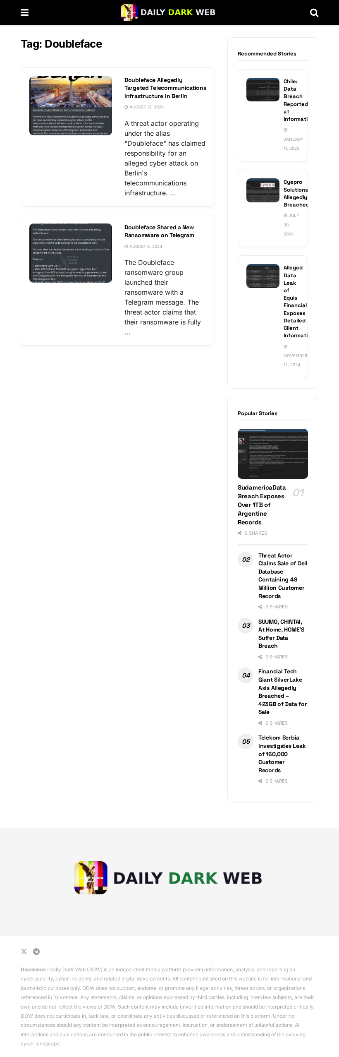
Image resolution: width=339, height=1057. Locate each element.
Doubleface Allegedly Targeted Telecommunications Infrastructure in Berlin (165, 88)
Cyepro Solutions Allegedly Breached (296, 193)
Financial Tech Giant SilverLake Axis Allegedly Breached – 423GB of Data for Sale (282, 692)
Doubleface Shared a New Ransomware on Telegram (159, 231)
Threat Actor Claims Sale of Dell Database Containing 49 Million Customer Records (283, 576)
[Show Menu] (25, 12)
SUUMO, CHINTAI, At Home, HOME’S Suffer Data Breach (281, 634)
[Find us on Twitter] (24, 951)
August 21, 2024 (146, 106)
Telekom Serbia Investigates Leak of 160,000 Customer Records (282, 754)
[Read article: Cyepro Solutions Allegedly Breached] (262, 190)
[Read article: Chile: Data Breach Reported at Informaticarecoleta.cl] (262, 89)
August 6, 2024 (145, 246)
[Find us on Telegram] (36, 951)
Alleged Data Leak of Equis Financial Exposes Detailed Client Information (299, 301)
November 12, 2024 (295, 360)
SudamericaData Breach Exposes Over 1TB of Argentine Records (262, 504)
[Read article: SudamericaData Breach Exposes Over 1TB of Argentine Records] (273, 454)
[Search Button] (314, 12)
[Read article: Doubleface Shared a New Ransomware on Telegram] (70, 253)
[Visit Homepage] (169, 12)
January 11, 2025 (293, 144)
